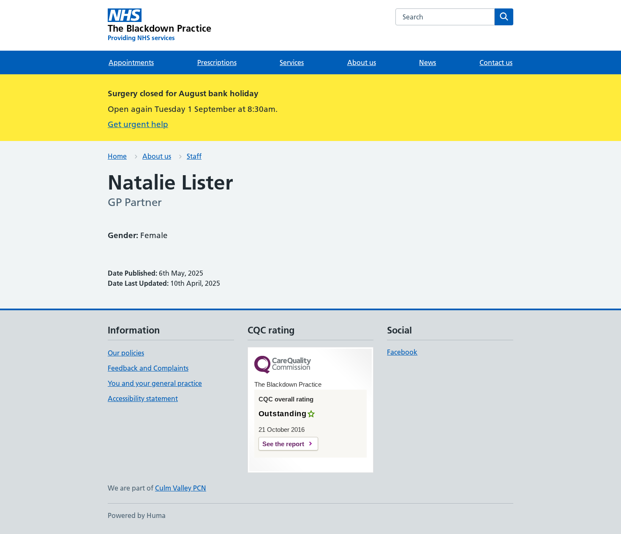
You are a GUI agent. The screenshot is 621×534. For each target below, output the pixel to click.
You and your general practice (155, 383)
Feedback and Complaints (148, 368)
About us (361, 62)
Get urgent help (138, 124)
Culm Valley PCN (180, 488)
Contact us (495, 62)
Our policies (126, 353)
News (427, 62)
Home (117, 156)
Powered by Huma (137, 515)
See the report (283, 443)
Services (292, 62)
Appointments (131, 62)
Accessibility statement (143, 398)
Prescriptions (217, 62)
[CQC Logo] (282, 365)
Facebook (402, 352)
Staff (194, 156)
